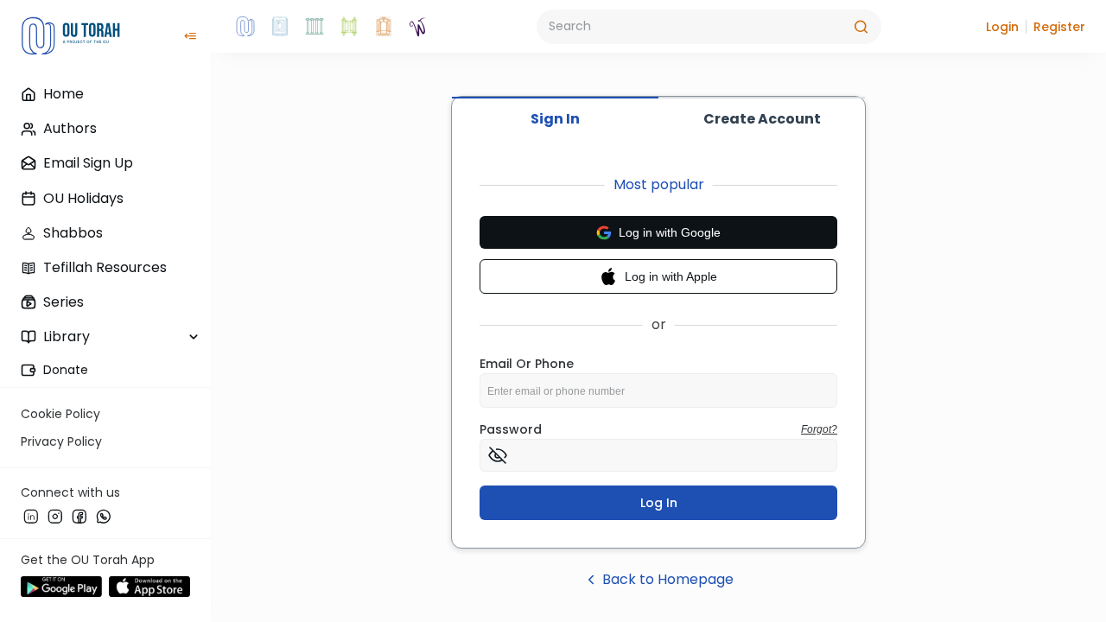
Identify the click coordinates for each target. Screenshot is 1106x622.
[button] (1002, 26)
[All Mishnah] (280, 27)
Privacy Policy (61, 441)
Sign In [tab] (555, 119)
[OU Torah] (245, 27)
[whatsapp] (103, 515)
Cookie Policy (60, 413)
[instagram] (55, 515)
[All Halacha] (314, 27)
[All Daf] (383, 27)
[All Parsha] (349, 27)
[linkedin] (31, 515)
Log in (658, 502)
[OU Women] (418, 27)
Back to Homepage (668, 579)
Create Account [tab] (762, 119)
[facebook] (79, 515)
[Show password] (497, 455)
